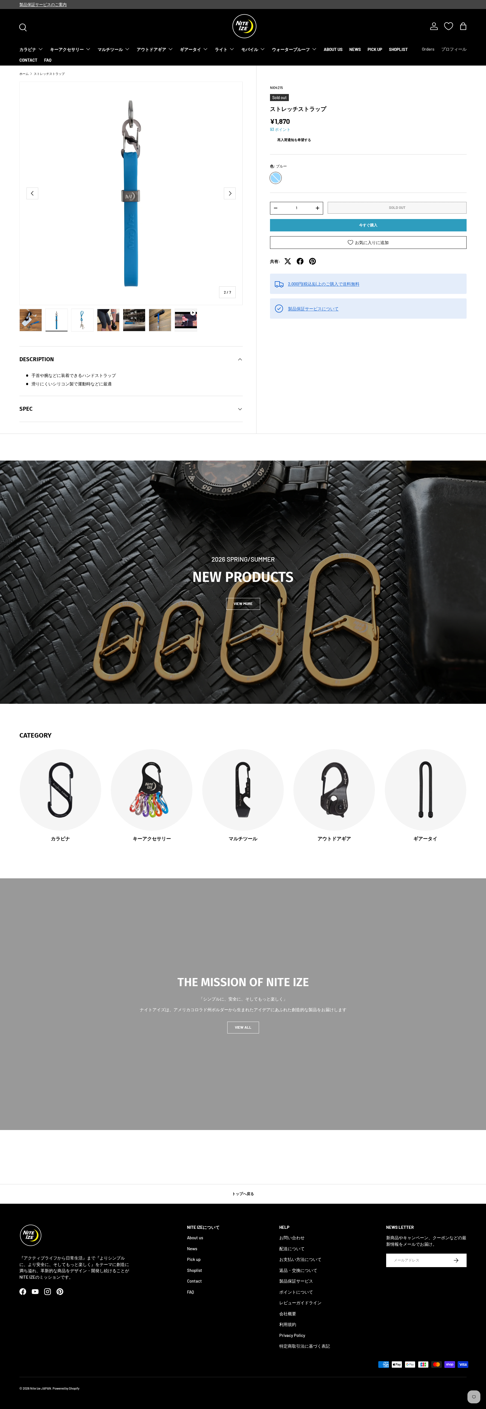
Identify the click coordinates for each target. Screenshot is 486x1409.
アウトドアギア (151, 49)
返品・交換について (298, 1270)
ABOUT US (333, 49)
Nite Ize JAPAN (40, 1388)
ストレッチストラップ (49, 73)
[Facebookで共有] (300, 261)
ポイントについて (296, 1291)
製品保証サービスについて (313, 308)
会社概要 (287, 1313)
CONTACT (28, 59)
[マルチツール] (243, 790)
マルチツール (110, 49)
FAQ (47, 59)
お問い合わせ (292, 1237)
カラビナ (27, 49)
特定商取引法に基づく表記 (304, 1346)
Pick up (194, 1259)
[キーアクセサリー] (151, 790)
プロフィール (454, 49)
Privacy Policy (292, 1335)
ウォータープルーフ (291, 49)
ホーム (24, 73)
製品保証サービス (296, 1281)
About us (195, 1237)
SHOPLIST (398, 49)
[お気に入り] (448, 26)
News (192, 1248)
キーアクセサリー (67, 49)
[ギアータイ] (425, 790)
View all (243, 1027)
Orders (428, 49)
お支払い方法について (300, 1259)
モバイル (249, 49)
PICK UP (375, 49)
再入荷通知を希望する (294, 140)
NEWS (355, 49)
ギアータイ (190, 49)
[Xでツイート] (288, 261)
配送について (292, 1248)
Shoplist (194, 1270)
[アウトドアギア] (334, 790)
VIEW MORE (243, 603)
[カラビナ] (60, 790)
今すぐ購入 (368, 225)
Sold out (397, 207)
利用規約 (287, 1324)
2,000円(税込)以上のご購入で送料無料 (323, 283)
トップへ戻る (243, 1193)
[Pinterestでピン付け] (312, 261)
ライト (221, 49)
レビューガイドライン (300, 1302)
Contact (194, 1281)
